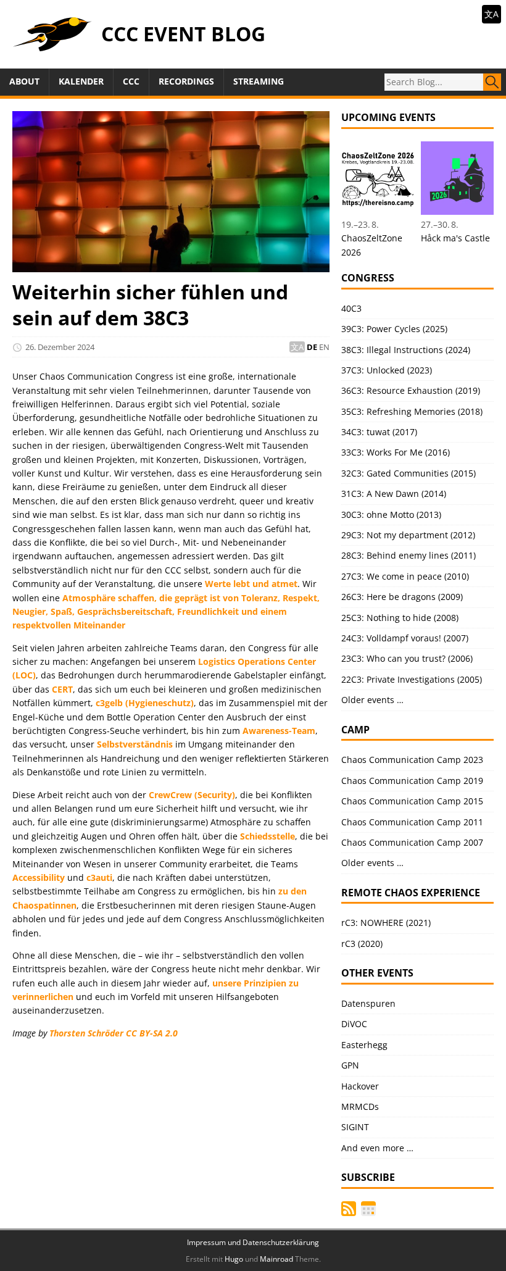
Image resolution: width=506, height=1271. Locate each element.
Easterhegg (364, 1045)
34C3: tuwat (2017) (379, 432)
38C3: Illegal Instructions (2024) (405, 350)
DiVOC (354, 1024)
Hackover (360, 1086)
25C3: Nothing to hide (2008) (399, 617)
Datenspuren (368, 1003)
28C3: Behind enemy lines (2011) (408, 555)
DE (312, 346)
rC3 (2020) (362, 943)
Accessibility (38, 877)
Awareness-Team (279, 730)
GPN (350, 1065)
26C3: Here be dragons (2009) (402, 596)
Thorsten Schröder (86, 1033)
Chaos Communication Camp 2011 (412, 822)
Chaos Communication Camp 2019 (412, 780)
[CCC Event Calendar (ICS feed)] (368, 1208)
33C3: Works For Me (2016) (395, 452)
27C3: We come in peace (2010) (405, 576)
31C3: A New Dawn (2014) (393, 493)
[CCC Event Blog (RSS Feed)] (348, 1208)
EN (324, 346)
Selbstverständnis (135, 744)
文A (491, 14)
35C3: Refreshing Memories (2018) (412, 411)
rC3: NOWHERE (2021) (386, 922)
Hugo (234, 1259)
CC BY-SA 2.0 (152, 1033)
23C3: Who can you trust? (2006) (407, 658)
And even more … (377, 1148)
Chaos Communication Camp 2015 (412, 801)
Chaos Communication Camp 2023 (412, 759)
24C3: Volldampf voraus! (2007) (404, 638)
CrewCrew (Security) (192, 795)
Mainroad (276, 1259)
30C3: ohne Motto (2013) (391, 514)
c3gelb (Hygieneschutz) (145, 703)
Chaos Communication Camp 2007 (412, 842)
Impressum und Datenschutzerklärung (253, 1242)
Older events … (372, 700)
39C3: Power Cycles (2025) (394, 329)
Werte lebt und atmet (251, 584)
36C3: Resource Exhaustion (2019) (410, 390)
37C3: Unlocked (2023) (386, 370)
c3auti (99, 877)
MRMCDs (360, 1106)
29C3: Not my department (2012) (408, 535)
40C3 (351, 308)
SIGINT (355, 1127)
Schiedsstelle (267, 836)
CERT (62, 689)
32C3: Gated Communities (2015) (408, 473)
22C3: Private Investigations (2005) (411, 679)
